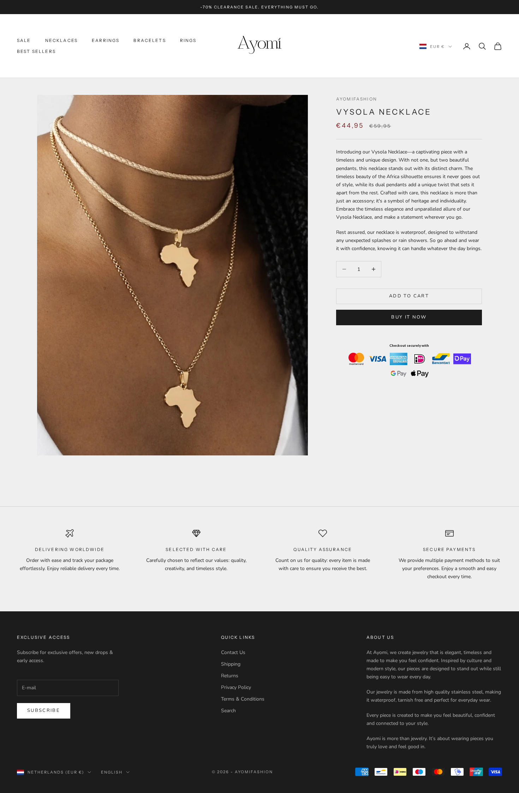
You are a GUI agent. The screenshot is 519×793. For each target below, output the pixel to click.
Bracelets (149, 40)
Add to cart (409, 296)
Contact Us (233, 652)
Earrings (105, 40)
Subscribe (43, 710)
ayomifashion (356, 99)
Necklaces (61, 40)
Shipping (230, 664)
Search (228, 710)
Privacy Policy (236, 687)
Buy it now (408, 317)
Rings (188, 40)
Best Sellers (36, 51)
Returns (229, 675)
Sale (24, 40)
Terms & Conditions (242, 699)
